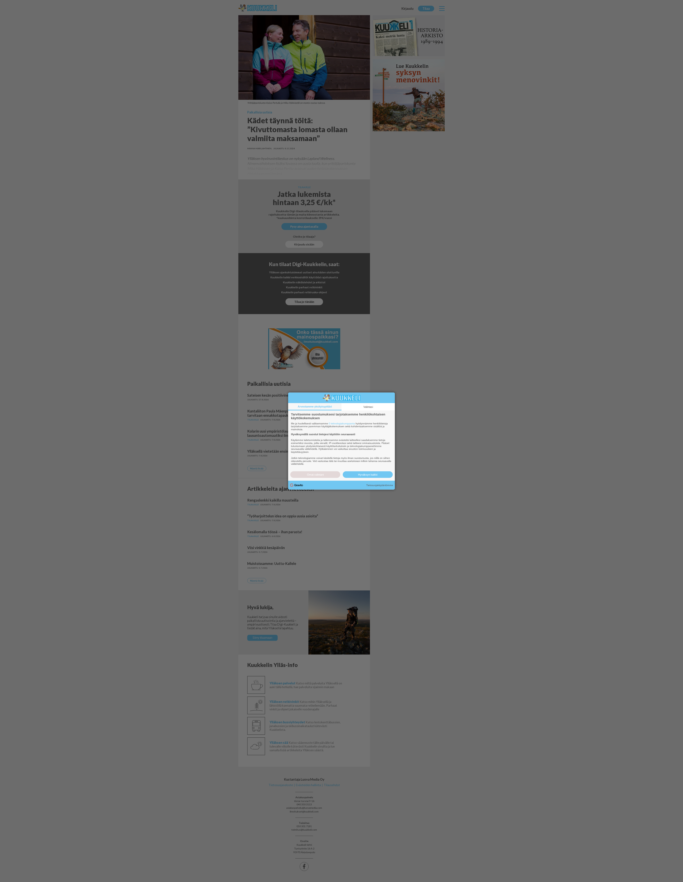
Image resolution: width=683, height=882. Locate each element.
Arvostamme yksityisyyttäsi (315, 406)
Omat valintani (315, 474)
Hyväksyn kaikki (367, 474)
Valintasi (368, 406)
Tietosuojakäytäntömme (379, 485)
